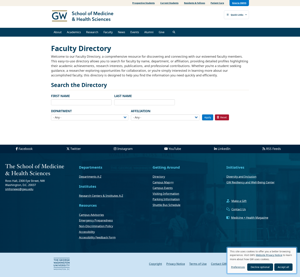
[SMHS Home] (84, 16)
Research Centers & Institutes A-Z (101, 196)
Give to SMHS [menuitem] (239, 3)
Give (161, 32)
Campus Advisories (91, 215)
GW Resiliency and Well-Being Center (250, 182)
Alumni (148, 32)
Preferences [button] (238, 267)
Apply (207, 117)
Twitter (75, 149)
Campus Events (163, 188)
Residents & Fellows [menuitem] (194, 3)
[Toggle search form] (174, 32)
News (121, 32)
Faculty (108, 32)
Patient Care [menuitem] (217, 3)
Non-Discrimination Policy (96, 226)
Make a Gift (239, 201)
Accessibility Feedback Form (97, 237)
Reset (223, 117)
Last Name (123, 96)
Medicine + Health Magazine (249, 218)
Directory (159, 177)
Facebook (26, 149)
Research (92, 32)
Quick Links (237, 14)
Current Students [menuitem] (169, 3)
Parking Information (166, 199)
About (58, 32)
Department (61, 111)
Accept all (283, 267)
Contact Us (238, 209)
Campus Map (161, 182)
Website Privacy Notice (269, 255)
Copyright (155, 264)
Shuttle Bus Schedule (166, 205)
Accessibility (87, 232)
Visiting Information (166, 194)
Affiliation (141, 111)
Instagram (125, 149)
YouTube (175, 149)
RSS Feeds (273, 149)
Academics (74, 32)
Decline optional (260, 267)
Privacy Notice (175, 264)
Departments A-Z (90, 177)
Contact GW (219, 264)
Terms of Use (198, 264)
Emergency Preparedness (96, 220)
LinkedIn (224, 149)
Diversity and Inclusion (241, 177)
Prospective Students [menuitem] (143, 3)
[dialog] (262, 260)
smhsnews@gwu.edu (19, 189)
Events (134, 32)
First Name (60, 96)
